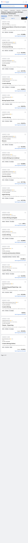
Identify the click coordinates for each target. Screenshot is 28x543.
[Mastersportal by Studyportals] (5, 2)
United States (19, 10)
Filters (24, 18)
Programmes (6, 10)
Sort (12, 18)
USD (2, 18)
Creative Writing (12, 10)
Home (2, 10)
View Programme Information (20, 54)
